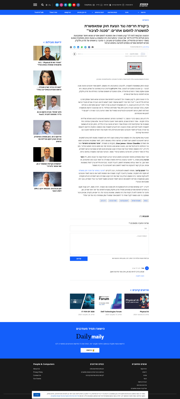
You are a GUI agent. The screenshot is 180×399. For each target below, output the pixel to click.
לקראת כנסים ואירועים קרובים (95, 375)
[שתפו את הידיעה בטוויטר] (75, 47)
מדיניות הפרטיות (142, 385)
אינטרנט (145, 20)
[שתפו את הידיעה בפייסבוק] (90, 47)
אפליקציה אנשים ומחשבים (139, 388)
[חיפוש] (42, 5)
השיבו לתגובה (140, 276)
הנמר (145, 379)
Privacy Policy (38, 372)
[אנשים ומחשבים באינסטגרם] (61, 5)
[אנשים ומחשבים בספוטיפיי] (70, 5)
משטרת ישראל (136, 201)
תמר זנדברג (112, 201)
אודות (145, 375)
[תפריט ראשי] (35, 5)
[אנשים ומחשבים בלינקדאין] (65, 5)
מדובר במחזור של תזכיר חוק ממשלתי (91, 170)
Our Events (37, 379)
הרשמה (89, 350)
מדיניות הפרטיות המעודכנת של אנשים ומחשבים (65, 396)
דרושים (144, 372)
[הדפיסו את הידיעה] (93, 47)
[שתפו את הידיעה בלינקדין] (79, 47)
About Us (36, 369)
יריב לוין (103, 201)
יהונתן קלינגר (124, 201)
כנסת (145, 201)
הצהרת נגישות (142, 382)
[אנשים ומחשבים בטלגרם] (57, 5)
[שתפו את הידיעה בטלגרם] (86, 47)
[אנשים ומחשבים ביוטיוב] (74, 5)
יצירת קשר (143, 369)
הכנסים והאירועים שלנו (97, 369)
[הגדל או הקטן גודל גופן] (49, 5)
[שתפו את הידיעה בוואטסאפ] (82, 47)
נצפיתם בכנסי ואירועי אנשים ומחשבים (92, 372)
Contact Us (37, 375)
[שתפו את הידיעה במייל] (71, 47)
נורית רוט (146, 47)
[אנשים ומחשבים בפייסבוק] (78, 5)
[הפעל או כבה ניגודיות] (46, 5)
